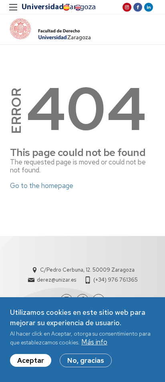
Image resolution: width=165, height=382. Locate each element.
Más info (94, 342)
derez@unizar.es (56, 279)
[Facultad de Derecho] (50, 29)
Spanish (65, 7)
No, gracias (85, 360)
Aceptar (30, 360)
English (77, 7)
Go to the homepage (41, 185)
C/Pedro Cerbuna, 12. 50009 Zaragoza (87, 269)
